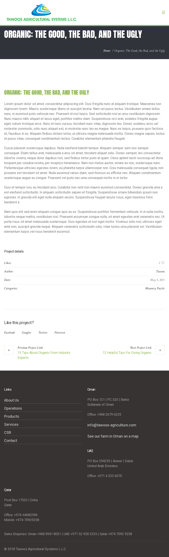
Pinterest (59, 332)
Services (11, 424)
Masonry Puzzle (154, 288)
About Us (11, 400)
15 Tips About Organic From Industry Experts (44, 355)
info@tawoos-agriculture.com (111, 425)
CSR (7, 432)
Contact (10, 440)
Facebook (9, 332)
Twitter (42, 332)
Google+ (26, 332)
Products (11, 416)
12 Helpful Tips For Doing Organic (127, 353)
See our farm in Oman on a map (112, 436)
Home (106, 51)
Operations (13, 408)
